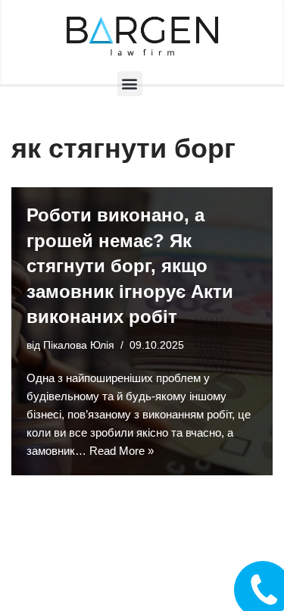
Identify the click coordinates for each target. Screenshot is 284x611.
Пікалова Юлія (78, 345)
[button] (129, 83)
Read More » (121, 450)
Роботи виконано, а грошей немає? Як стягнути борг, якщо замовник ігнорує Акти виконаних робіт (130, 266)
